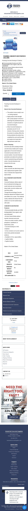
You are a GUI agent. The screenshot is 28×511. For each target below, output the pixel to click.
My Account (5, 16)
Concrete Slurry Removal (10, 35)
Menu (4, 20)
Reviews (13, 99)
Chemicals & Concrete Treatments (11, 304)
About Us (5, 361)
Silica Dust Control (7, 307)
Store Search (6, 354)
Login (14, 322)
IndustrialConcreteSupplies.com (14, 440)
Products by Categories (8, 352)
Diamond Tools (6, 295)
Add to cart (18, 93)
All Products (5, 350)
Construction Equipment (8, 298)
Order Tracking (6, 356)
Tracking (11, 16)
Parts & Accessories (7, 313)
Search (14, 455)
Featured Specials (7, 292)
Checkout (22, 16)
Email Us (5, 363)
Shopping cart (14, 327)
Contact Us (13, 417)
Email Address (5, 486)
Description (6, 99)
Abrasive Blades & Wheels (9, 301)
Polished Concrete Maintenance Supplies (12, 310)
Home (4, 31)
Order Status (16, 16)
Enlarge (6, 52)
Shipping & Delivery (7, 357)
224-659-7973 (14, 410)
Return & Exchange (7, 359)
